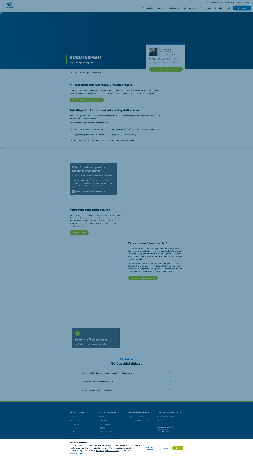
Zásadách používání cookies (107, 451)
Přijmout (178, 448)
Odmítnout (164, 448)
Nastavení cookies (149, 448)
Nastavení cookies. (76, 453)
